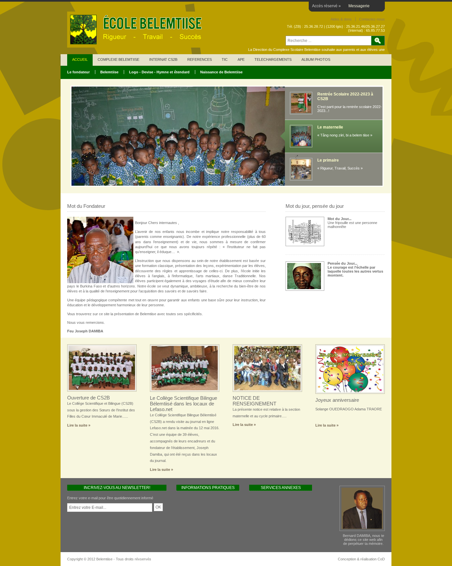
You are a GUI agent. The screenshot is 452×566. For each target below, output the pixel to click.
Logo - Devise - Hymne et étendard (159, 72)
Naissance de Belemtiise (221, 72)
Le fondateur (78, 72)
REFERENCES (199, 59)
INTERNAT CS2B (163, 59)
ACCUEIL (80, 59)
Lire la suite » (78, 425)
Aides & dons (341, 19)
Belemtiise (109, 72)
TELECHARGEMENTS (273, 59)
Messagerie (359, 6)
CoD (381, 559)
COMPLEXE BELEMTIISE (118, 59)
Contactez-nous (372, 19)
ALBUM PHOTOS (315, 59)
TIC (225, 59)
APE (241, 59)
